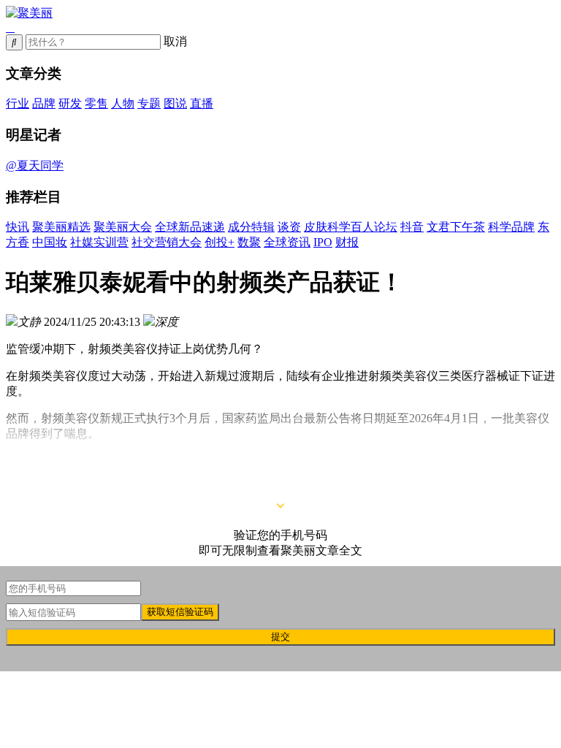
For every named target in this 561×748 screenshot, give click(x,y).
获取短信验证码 (180, 611)
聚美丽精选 (61, 227)
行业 (17, 103)
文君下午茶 (456, 227)
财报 (347, 242)
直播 (201, 103)
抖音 (412, 227)
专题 (149, 103)
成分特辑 (251, 227)
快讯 (17, 227)
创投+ (219, 242)
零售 (96, 103)
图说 (175, 103)
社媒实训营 (99, 242)
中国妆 (49, 242)
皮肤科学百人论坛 (350, 227)
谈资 (289, 227)
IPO (322, 242)
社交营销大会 (166, 242)
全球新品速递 (190, 227)
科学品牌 (511, 227)
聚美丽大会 (123, 227)
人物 (122, 103)
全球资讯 (287, 242)
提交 (280, 636)
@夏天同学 (35, 165)
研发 (70, 103)
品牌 (44, 103)
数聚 (249, 242)
